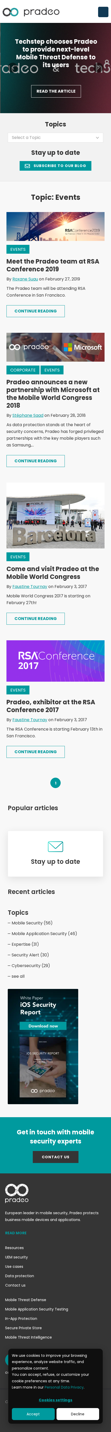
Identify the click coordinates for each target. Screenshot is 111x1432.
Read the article (55, 91)
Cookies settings (55, 1400)
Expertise (25, 944)
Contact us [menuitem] (15, 1285)
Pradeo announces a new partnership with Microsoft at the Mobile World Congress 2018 (53, 394)
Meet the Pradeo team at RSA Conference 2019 (52, 265)
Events (18, 249)
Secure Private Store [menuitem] (23, 1328)
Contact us (55, 1157)
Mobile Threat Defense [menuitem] (25, 1299)
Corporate (23, 370)
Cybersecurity (31, 966)
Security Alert (30, 955)
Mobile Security (32, 923)
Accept (33, 1414)
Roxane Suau (25, 279)
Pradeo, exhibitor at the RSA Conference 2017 (50, 706)
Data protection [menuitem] (19, 1275)
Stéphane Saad (27, 415)
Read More (16, 1233)
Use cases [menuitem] (14, 1266)
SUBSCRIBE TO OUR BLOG (59, 165)
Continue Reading (35, 311)
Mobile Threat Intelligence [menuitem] (28, 1337)
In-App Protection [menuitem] (21, 1318)
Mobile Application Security (44, 934)
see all (18, 976)
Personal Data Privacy (64, 1387)
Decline (77, 1414)
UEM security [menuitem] (16, 1257)
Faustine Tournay (29, 587)
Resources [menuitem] (14, 1247)
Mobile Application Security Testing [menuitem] (36, 1309)
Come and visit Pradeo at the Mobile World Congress (52, 573)
